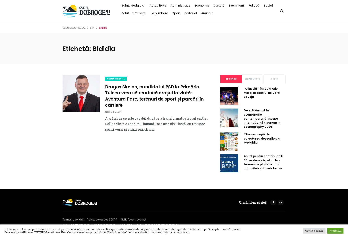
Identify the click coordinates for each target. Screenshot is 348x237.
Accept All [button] (335, 230)
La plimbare (159, 13)
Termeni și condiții (73, 219)
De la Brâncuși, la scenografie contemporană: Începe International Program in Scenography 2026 (262, 118)
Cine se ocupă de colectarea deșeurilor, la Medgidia (262, 138)
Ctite (274, 79)
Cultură (219, 5)
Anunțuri (207, 13)
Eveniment (236, 5)
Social (268, 5)
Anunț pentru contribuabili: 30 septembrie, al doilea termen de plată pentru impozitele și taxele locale (263, 162)
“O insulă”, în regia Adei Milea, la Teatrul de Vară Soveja (262, 93)
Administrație (180, 5)
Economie (202, 5)
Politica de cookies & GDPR (102, 219)
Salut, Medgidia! (133, 5)
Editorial (191, 13)
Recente (231, 79)
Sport (176, 13)
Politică (253, 5)
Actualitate (158, 5)
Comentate (252, 79)
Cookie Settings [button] (314, 230)
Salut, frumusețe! (133, 13)
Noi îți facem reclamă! (133, 219)
